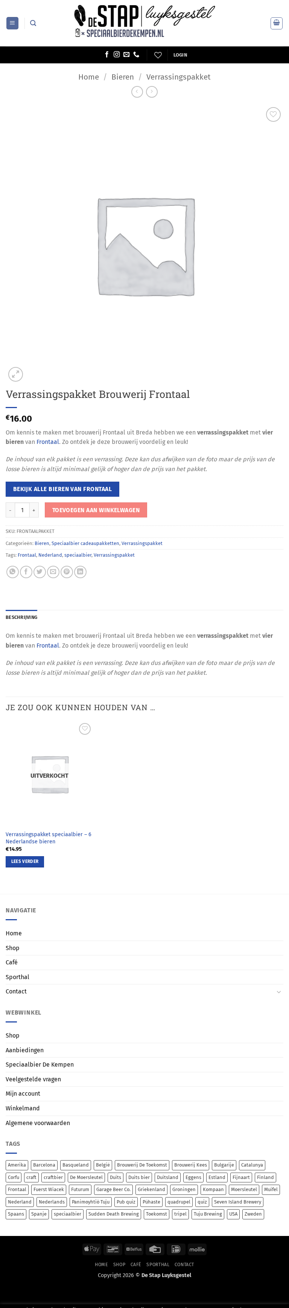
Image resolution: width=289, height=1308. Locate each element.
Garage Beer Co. (113, 1189)
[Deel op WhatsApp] (12, 572)
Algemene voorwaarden (38, 1123)
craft (31, 1177)
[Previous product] (152, 92)
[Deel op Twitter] (39, 572)
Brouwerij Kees (190, 1165)
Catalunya (252, 1165)
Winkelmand (23, 1108)
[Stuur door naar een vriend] (53, 572)
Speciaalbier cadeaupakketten (85, 543)
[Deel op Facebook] (26, 572)
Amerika (17, 1165)
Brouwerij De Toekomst (142, 1165)
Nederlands (52, 1202)
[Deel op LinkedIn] (80, 572)
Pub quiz (126, 1202)
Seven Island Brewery (237, 1202)
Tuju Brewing (208, 1214)
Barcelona (44, 1165)
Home (88, 77)
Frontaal (48, 441)
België (103, 1165)
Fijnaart (241, 1177)
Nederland (50, 555)
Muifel (271, 1189)
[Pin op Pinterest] (67, 572)
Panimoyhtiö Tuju (91, 1202)
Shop (13, 948)
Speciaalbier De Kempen (40, 1064)
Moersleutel (244, 1189)
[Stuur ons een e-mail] (126, 54)
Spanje (39, 1214)
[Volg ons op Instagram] (117, 54)
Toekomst (156, 1214)
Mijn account (23, 1093)
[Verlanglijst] (157, 55)
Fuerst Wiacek (48, 1189)
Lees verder (25, 861)
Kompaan (213, 1189)
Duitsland (167, 1177)
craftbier (53, 1177)
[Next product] (137, 92)
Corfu (13, 1177)
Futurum (80, 1189)
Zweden (253, 1214)
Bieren (122, 77)
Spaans (16, 1214)
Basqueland (75, 1165)
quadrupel (178, 1202)
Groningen (184, 1189)
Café (12, 962)
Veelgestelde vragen (33, 1079)
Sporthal (17, 977)
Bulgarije (224, 1165)
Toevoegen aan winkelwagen (96, 510)
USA (233, 1214)
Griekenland (151, 1189)
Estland (216, 1177)
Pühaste (151, 1202)
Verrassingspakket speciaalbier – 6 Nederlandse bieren (48, 838)
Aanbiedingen (25, 1050)
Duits (115, 1177)
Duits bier (139, 1177)
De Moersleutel (86, 1177)
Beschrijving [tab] (21, 617)
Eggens (193, 1177)
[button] (12, 23)
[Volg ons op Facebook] (107, 54)
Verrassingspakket (178, 77)
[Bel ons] (136, 54)
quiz (202, 1202)
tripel (180, 1214)
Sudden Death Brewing (113, 1214)
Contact (16, 991)
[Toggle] (278, 991)
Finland (265, 1177)
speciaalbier (77, 555)
